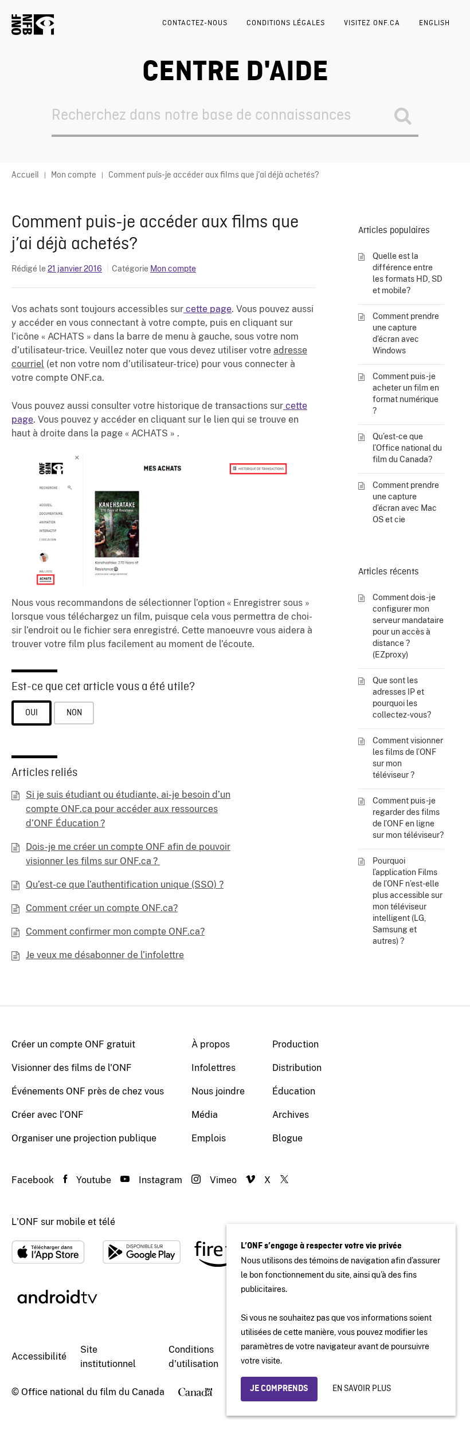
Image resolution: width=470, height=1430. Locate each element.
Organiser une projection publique (83, 1138)
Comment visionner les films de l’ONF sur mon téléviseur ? (408, 757)
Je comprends (279, 1388)
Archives (290, 1114)
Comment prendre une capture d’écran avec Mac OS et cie (406, 502)
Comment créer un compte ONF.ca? (102, 908)
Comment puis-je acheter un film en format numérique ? (406, 393)
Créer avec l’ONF (47, 1114)
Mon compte (173, 268)
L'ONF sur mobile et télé (63, 1221)
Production (295, 1044)
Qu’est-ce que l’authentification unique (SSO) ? (125, 884)
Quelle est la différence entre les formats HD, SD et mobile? (407, 273)
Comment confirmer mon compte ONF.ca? (115, 931)
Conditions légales (285, 23)
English (434, 23)
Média (204, 1114)
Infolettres (213, 1067)
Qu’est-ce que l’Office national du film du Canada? (407, 448)
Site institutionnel (108, 1356)
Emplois (208, 1138)
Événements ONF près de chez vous (87, 1091)
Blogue (287, 1138)
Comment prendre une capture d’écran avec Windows (406, 333)
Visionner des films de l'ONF (71, 1067)
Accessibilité (38, 1356)
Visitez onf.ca (372, 23)
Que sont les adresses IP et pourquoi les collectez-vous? (402, 697)
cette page (207, 309)
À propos (210, 1044)
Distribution (297, 1067)
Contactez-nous (195, 23)
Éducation (293, 1091)
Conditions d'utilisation (193, 1356)
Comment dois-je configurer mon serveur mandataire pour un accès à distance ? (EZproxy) (408, 626)
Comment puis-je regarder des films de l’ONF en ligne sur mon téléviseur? (408, 818)
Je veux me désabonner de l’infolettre (105, 955)
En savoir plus (361, 1388)
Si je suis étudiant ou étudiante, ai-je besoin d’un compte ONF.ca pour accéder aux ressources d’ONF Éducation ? (128, 809)
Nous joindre (218, 1091)
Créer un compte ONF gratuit (73, 1044)
